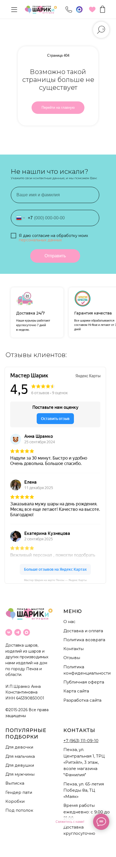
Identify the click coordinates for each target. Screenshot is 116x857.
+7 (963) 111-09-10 (80, 740)
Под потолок (19, 810)
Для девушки (19, 765)
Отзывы (71, 657)
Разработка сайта (82, 700)
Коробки (15, 801)
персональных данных (40, 239)
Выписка (14, 783)
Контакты (73, 648)
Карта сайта (76, 691)
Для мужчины (20, 774)
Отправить (55, 255)
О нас (69, 621)
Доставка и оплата (83, 630)
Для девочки (19, 747)
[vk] (8, 632)
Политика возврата (84, 639)
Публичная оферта (83, 682)
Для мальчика (20, 756)
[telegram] (17, 632)
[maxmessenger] (26, 632)
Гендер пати (18, 792)
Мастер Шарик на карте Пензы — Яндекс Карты (55, 580)
